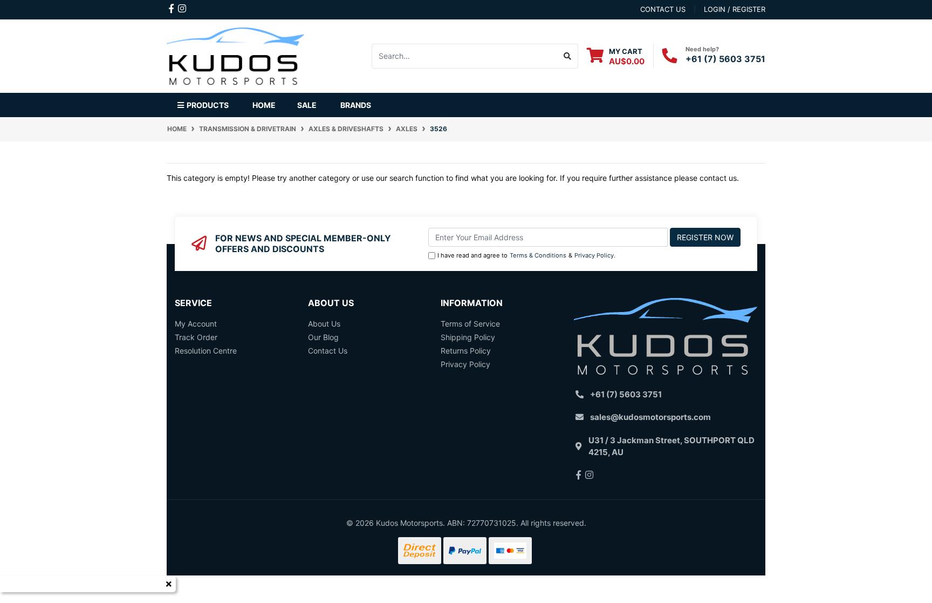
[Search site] (567, 56)
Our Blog (323, 337)
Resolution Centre (206, 350)
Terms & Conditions (538, 255)
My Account (196, 323)
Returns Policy (466, 350)
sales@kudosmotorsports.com (650, 417)
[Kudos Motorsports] (235, 54)
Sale (307, 105)
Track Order (196, 337)
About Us (324, 323)
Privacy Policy (594, 255)
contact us (663, 9)
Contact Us (327, 350)
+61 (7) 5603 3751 (725, 58)
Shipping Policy (468, 337)
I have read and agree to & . (526, 255)
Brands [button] (355, 105)
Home (264, 105)
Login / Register (734, 9)
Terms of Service (470, 323)
